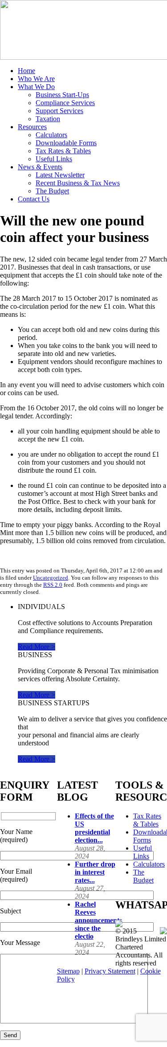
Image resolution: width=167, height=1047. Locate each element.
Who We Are (36, 78)
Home (26, 70)
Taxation (48, 119)
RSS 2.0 (52, 584)
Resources (32, 127)
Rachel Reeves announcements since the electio (98, 920)
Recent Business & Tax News (78, 183)
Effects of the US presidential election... (94, 828)
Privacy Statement (110, 971)
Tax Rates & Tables (63, 151)
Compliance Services (65, 102)
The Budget (52, 191)
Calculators (51, 135)
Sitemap (68, 971)
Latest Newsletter (60, 175)
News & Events (40, 167)
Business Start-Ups (62, 94)
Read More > (36, 646)
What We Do (36, 86)
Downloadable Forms (66, 143)
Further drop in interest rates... (95, 872)
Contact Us (33, 199)
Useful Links (54, 159)
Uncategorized (50, 577)
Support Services (59, 111)
